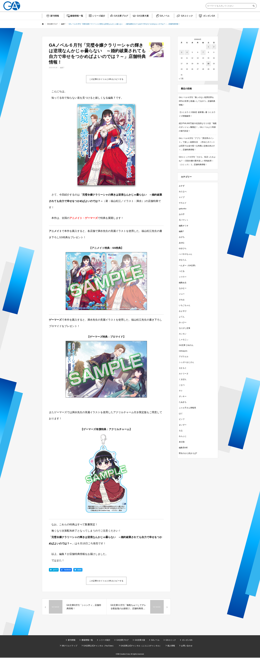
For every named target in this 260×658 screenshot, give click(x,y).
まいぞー (182, 425)
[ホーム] (43, 24)
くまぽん (182, 379)
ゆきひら (182, 248)
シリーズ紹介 (98, 16)
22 (208, 63)
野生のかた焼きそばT (188, 453)
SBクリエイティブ (69, 646)
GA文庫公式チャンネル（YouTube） (99, 646)
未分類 (182, 442)
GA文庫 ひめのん (186, 345)
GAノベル (165, 16)
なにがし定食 (184, 328)
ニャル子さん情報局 (187, 408)
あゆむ (182, 243)
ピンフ (182, 419)
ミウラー (182, 277)
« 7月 (181, 79)
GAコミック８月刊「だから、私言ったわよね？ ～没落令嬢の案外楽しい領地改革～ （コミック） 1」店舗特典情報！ (197, 161)
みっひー (182, 322)
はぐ (181, 413)
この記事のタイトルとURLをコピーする (106, 79)
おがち (182, 237)
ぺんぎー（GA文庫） (188, 265)
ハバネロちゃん (185, 254)
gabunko (182, 208)
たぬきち (182, 402)
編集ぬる (182, 282)
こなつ (182, 385)
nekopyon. (183, 351)
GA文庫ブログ (121, 16)
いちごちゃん (184, 305)
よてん (182, 317)
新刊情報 (54, 16)
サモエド (182, 203)
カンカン (182, 334)
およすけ (182, 311)
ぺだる (182, 271)
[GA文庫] (11, 5)
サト (181, 391)
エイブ (182, 197)
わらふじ (182, 436)
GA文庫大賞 (143, 16)
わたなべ (182, 191)
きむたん (182, 260)
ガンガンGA (209, 16)
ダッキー (182, 396)
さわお (182, 300)
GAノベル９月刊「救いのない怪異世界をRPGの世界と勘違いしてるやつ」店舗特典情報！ (197, 101)
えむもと (182, 368)
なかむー (182, 288)
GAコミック (187, 16)
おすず (182, 186)
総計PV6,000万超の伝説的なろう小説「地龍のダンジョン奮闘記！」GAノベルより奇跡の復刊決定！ (198, 127)
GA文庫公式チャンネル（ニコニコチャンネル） (141, 646)
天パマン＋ (183, 220)
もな (181, 430)
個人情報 (171, 646)
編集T (62, 68)
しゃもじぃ (183, 339)
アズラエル (183, 356)
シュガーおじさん (186, 362)
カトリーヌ (183, 373)
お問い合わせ (186, 646)
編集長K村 (183, 447)
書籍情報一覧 (76, 16)
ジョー (182, 294)
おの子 (182, 214)
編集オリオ (183, 226)
